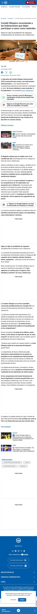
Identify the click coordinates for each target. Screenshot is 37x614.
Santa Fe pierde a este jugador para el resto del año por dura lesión (24, 135)
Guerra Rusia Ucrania (9, 466)
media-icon (18, 610)
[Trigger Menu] (2, 2)
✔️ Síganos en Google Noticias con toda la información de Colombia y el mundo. (20, 204)
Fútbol (14, 142)
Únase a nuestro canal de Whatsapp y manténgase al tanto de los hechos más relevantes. (20, 97)
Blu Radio (3, 18)
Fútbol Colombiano (18, 131)
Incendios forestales (14, 7)
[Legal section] (34, 582)
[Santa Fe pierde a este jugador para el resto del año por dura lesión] (6, 134)
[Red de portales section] (34, 572)
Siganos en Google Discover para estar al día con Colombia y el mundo (20, 105)
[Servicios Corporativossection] (34, 577)
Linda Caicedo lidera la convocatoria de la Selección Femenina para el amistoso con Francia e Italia (23, 437)
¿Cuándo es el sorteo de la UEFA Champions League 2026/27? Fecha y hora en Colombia (23, 147)
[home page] (18, 540)
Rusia (26, 462)
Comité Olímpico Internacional (12, 462)
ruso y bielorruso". (27, 90)
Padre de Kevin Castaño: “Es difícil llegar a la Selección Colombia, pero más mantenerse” (24, 449)
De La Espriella (26, 7)
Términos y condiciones (10, 588)
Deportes (10, 18)
